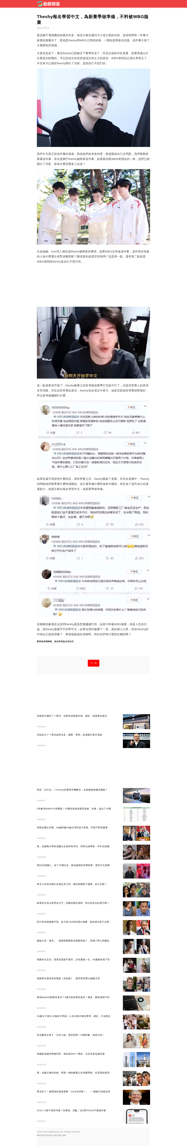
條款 (55, 1135)
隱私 (60, 1135)
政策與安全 (49, 1135)
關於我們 (40, 1135)
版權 (64, 1135)
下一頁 (93, 663)
